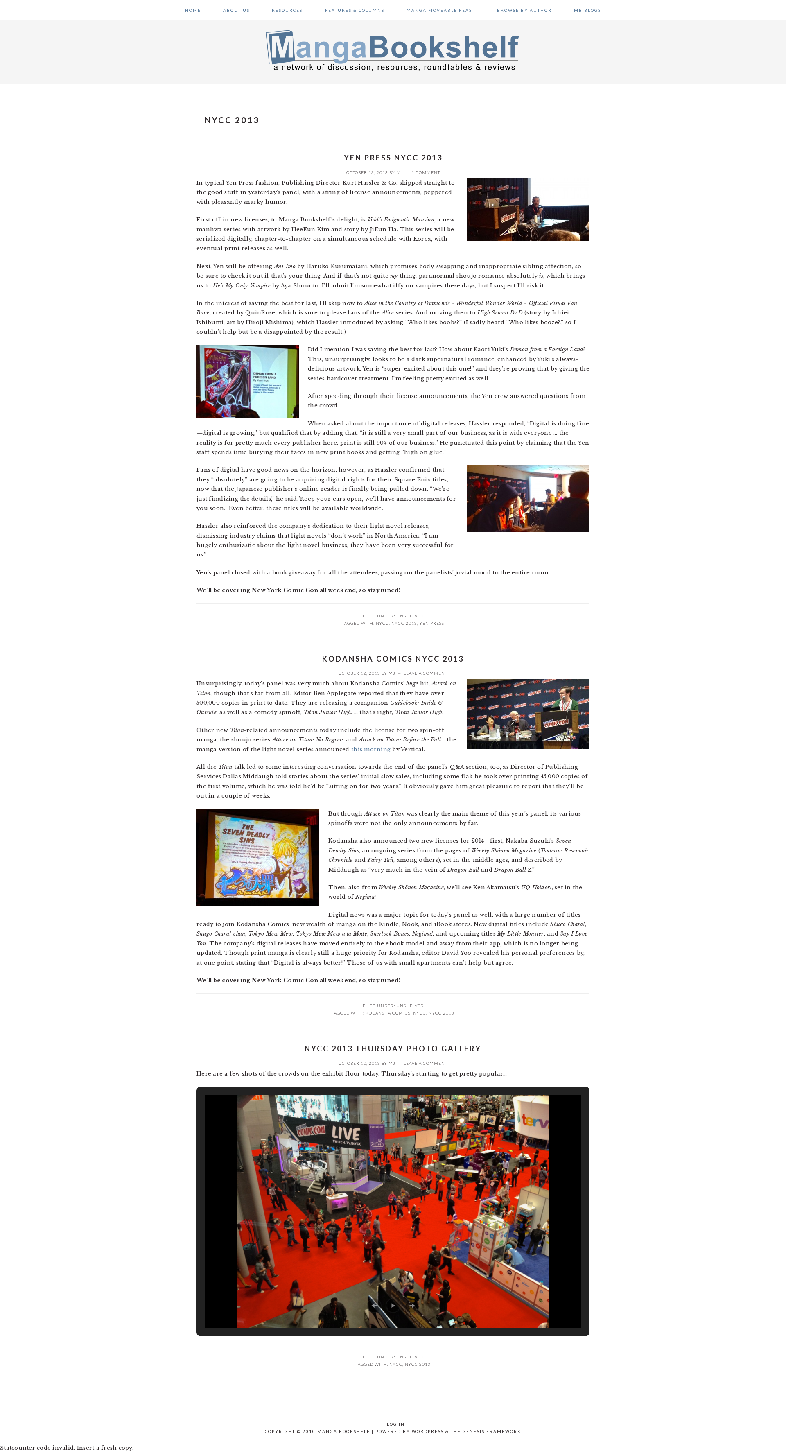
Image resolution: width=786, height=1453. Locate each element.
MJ (399, 172)
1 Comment (425, 172)
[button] (374, 1305)
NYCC (382, 623)
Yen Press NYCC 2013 (393, 157)
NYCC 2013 (404, 623)
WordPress (428, 1431)
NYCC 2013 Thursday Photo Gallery (393, 1048)
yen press (432, 623)
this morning (371, 749)
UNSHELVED (410, 615)
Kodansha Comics (388, 1012)
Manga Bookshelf (393, 50)
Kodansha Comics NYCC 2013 (393, 658)
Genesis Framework (492, 1431)
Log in (396, 1423)
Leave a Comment (425, 673)
